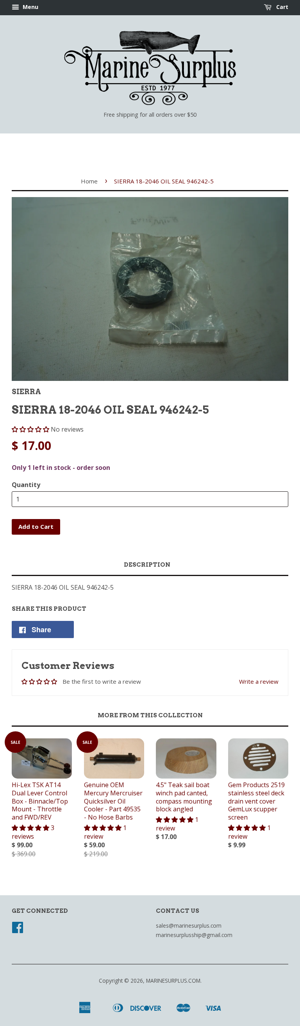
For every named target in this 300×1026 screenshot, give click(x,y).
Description (147, 564)
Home (89, 181)
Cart (281, 7)
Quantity (26, 484)
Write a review (259, 681)
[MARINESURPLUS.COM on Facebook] (17, 930)
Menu (29, 7)
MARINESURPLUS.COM (173, 980)
